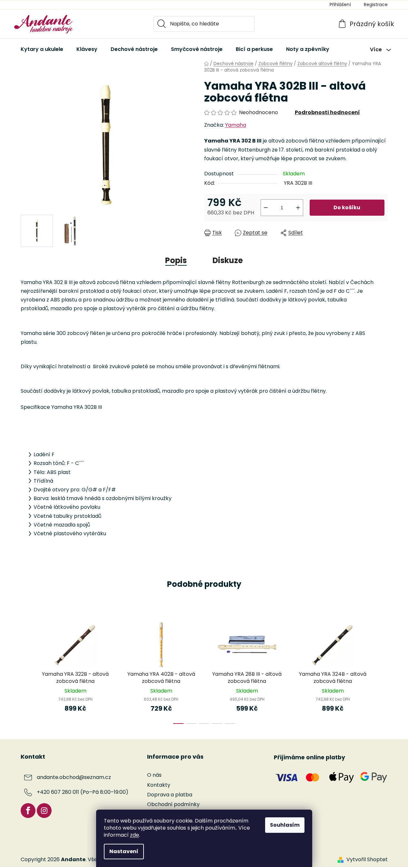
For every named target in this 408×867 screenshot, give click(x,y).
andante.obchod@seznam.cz (74, 777)
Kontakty (158, 785)
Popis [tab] (176, 260)
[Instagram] (44, 810)
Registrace (376, 4)
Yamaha (235, 125)
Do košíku (346, 207)
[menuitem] (42, 49)
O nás (154, 775)
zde (134, 835)
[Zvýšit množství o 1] (298, 208)
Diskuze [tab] (228, 260)
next (382, 671)
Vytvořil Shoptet (367, 859)
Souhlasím (285, 825)
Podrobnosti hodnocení (327, 112)
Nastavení (123, 851)
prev (26, 671)
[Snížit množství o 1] (266, 208)
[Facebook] (28, 810)
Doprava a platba (169, 794)
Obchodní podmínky (173, 804)
